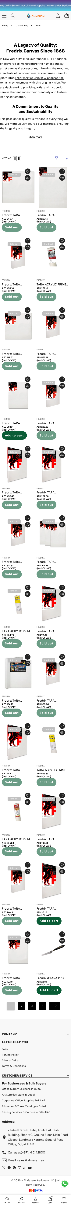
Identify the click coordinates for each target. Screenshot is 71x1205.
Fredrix (6, 211)
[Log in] (57, 15)
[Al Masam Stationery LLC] (35, 16)
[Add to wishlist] (27, 171)
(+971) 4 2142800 (33, 1152)
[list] (15, 158)
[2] (19, 158)
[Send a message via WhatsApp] (64, 1183)
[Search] (13, 15)
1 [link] (10, 1005)
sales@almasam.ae (30, 1160)
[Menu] (4, 15)
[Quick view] (27, 178)
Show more (35, 137)
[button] (66, 15)
